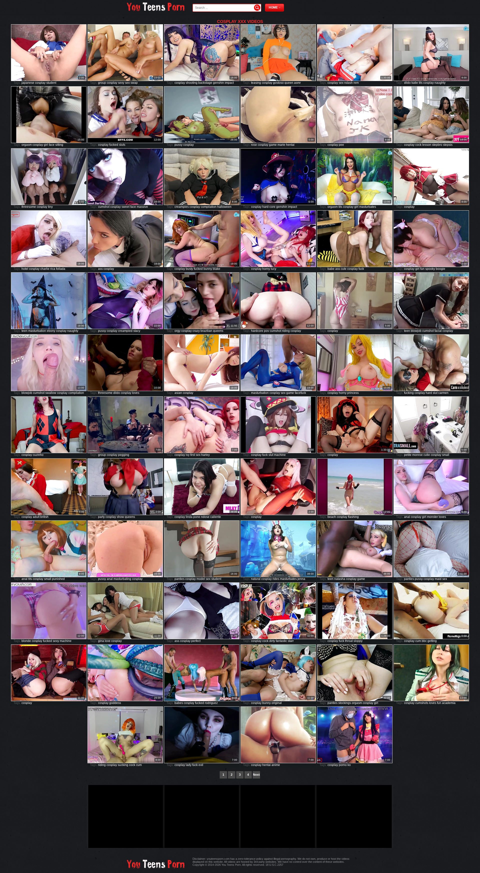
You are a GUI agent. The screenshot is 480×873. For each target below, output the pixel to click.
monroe (417, 455)
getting (432, 641)
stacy (136, 331)
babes (178, 703)
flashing (353, 517)
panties (179, 579)
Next (256, 774)
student (51, 83)
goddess (115, 703)
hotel (25, 269)
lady (189, 765)
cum (418, 641)
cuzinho (38, 455)
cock (418, 145)
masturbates (367, 207)
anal (407, 517)
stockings (344, 703)
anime (276, 765)
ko (349, 765)
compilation (208, 207)
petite (408, 455)
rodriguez (211, 703)
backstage (205, 83)
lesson (426, 145)
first (192, 455)
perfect (195, 641)
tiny (50, 207)
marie (281, 145)
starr (291, 641)
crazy (196, 331)
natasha (339, 579)
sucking (123, 765)
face (51, 145)
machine (280, 455)
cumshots (421, 703)
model (200, 579)
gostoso (278, 83)
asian (178, 393)
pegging (123, 455)
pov (266, 331)
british (44, 517)
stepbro (437, 145)
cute (343, 269)
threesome (29, 207)
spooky (430, 269)
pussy (178, 145)
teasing (256, 83)
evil (200, 765)
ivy (188, 455)
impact (229, 83)
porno (343, 765)
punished (58, 579)
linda (189, 517)
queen (288, 83)
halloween (224, 207)
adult (36, 517)
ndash (348, 83)
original (277, 703)
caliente (215, 517)
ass (100, 269)
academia (449, 703)
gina (101, 641)
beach (332, 517)
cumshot (104, 207)
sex (127, 83)
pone (196, 517)
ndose (205, 517)
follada (60, 269)
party (101, 517)
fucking (409, 393)
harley (205, 455)
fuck (361, 269)
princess (353, 393)
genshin (218, 83)
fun (422, 269)
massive (142, 207)
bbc (424, 641)
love (107, 641)
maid (438, 579)
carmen (443, 393)
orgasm (27, 145)
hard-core (269, 207)
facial (438, 331)
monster (432, 517)
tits (420, 83)
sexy (121, 83)
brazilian (206, 331)
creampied (125, 331)
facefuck (300, 393)
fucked (113, 145)
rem (356, 83)
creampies (181, 207)
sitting (59, 145)
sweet (126, 207)
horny (266, 269)
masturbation (37, 331)
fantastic (281, 641)
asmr (297, 83)
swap (134, 83)
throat (349, 641)
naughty (440, 83)
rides (275, 579)
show (120, 517)
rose (254, 145)
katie (415, 83)
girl (46, 145)
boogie (440, 269)
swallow (50, 393)
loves (135, 393)
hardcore (257, 331)
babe (331, 269)
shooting (192, 83)
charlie (45, 269)
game (273, 145)
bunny (208, 269)
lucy (273, 269)
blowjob (416, 331)
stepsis (447, 145)
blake (216, 269)
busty (189, 269)
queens (218, 331)
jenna (301, 579)
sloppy (358, 641)
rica (52, 269)
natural (255, 579)
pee (341, 145)
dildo (407, 83)
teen (25, 331)
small (445, 455)
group (102, 83)
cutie (427, 455)
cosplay (40, 83)
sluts (122, 145)
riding (286, 331)
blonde (26, 641)
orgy (177, 331)
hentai (290, 145)
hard (429, 393)
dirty (272, 641)
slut (435, 393)
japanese (28, 83)
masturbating (122, 579)
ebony (51, 331)
